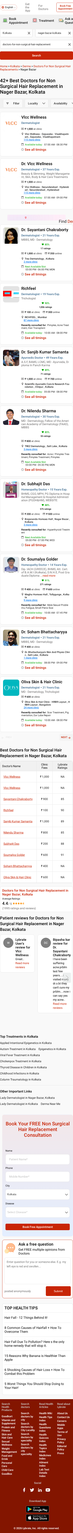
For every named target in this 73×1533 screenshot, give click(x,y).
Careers (62, 1421)
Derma (27, 66)
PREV (9, 737)
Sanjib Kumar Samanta (17, 821)
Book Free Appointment (38, 1227)
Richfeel (28, 288)
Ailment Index (43, 1464)
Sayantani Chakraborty (18, 799)
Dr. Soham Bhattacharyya (44, 631)
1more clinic (31, 657)
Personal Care (7, 1464)
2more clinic (31, 261)
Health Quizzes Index (44, 1438)
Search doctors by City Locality (28, 1427)
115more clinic (32, 139)
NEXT (64, 737)
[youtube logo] (47, 1491)
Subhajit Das (11, 843)
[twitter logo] (32, 1491)
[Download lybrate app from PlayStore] (37, 1512)
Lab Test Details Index (44, 1473)
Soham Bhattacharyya (17, 866)
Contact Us (63, 1417)
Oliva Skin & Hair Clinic (41, 681)
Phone (9, 1168)
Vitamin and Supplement (8, 1422)
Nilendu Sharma (13, 832)
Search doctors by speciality (27, 1437)
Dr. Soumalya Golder (39, 559)
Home (4, 66)
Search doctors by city (27, 1416)
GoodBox (7, 1473)
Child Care (7, 1469)
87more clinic (31, 320)
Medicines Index (45, 1457)
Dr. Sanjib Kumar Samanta (45, 352)
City (7, 1185)
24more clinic (31, 707)
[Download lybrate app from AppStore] (37, 1520)
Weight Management (9, 1450)
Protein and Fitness (8, 1429)
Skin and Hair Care (7, 1436)
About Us (62, 1413)
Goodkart (7, 1416)
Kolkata (15, 66)
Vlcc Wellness (33, 117)
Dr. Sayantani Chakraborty (44, 229)
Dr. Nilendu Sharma (38, 410)
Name (8, 1150)
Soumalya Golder (14, 854)
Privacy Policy (61, 1441)
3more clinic (31, 449)
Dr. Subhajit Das (35, 483)
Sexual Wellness (7, 1443)
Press (60, 1453)
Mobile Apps (61, 1426)
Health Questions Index (45, 1427)
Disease (9, 1203)
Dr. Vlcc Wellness (36, 163)
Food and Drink (7, 1457)
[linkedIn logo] (40, 1491)
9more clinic (31, 600)
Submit (58, 1291)
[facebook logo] (24, 1491)
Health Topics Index (43, 1448)
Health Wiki (45, 1413)
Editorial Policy (62, 1448)
